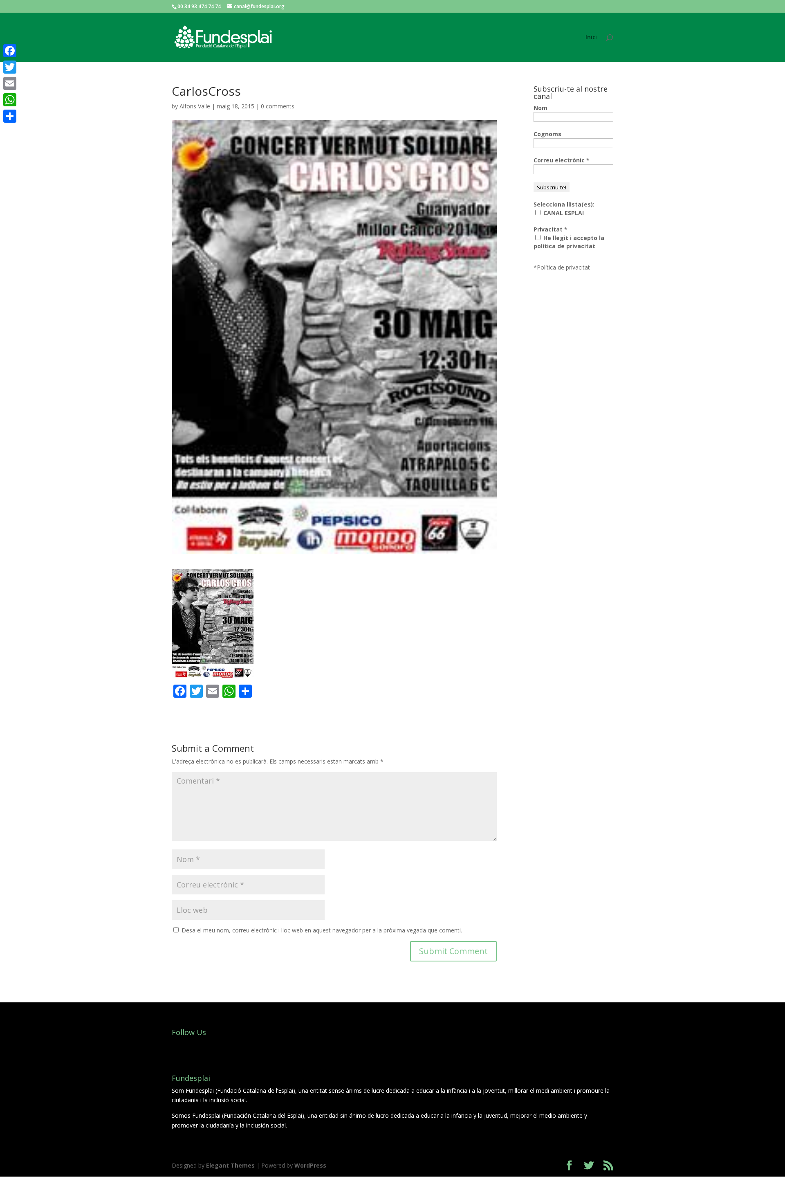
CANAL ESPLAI (563, 213)
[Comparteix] (10, 116)
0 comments (277, 106)
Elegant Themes (230, 1165)
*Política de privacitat (562, 267)
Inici (591, 37)
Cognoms (547, 134)
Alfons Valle (194, 106)
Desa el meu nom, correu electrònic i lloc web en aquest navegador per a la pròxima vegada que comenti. (322, 930)
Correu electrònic (562, 160)
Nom (540, 108)
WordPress (310, 1165)
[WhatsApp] (10, 100)
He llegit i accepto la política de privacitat (569, 242)
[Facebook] (10, 51)
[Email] (10, 83)
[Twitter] (10, 67)
